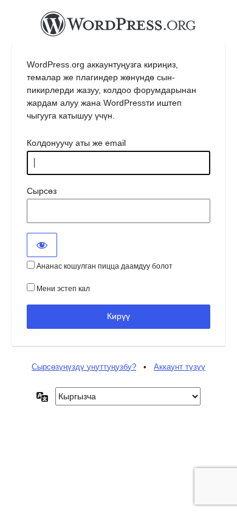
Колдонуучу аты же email (76, 143)
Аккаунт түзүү (179, 366)
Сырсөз (42, 191)
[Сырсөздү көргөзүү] (42, 245)
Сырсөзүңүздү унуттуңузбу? (84, 366)
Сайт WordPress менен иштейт (118, 27)
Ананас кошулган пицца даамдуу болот (104, 266)
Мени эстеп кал (62, 288)
